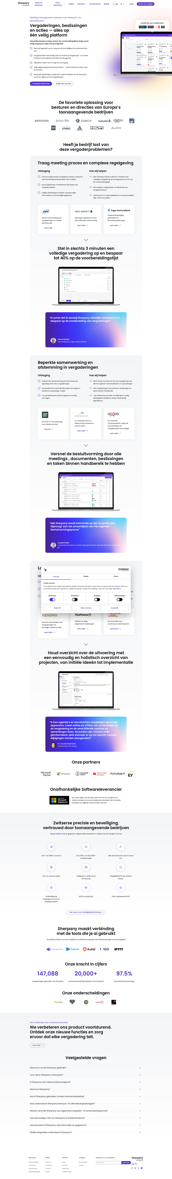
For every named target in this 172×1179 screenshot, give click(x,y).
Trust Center (32, 1165)
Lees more (114, 629)
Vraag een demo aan (41, 83)
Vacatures (48, 1165)
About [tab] (116, 576)
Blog (63, 1162)
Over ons (48, 1162)
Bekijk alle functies (63, 83)
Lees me (47, 429)
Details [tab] (86, 576)
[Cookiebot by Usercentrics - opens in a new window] (120, 569)
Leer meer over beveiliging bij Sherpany (85, 912)
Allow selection (86, 608)
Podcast (64, 1165)
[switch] (75, 599)
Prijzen (71, 4)
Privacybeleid (83, 1162)
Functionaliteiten (34, 1162)
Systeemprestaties (34, 1172)
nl (121, 4)
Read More (117, 589)
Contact (48, 1168)
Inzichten (81, 4)
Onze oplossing (58, 4)
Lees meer (48, 228)
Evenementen (95, 4)
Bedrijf (106, 4)
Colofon (81, 1165)
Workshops (65, 1168)
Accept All (114, 608)
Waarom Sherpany (39, 4)
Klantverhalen (33, 1168)
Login (131, 4)
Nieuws (47, 1172)
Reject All (57, 608)
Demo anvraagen (145, 4)
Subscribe (126, 1162)
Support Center (66, 1172)
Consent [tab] (56, 576)
